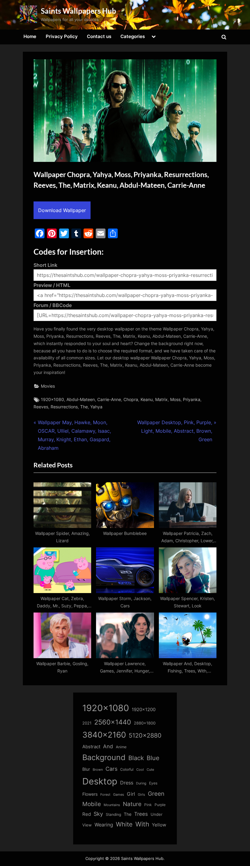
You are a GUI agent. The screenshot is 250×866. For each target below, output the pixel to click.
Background (104, 757)
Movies (48, 386)
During (141, 783)
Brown (98, 769)
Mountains (112, 805)
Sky (98, 814)
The (84, 406)
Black (136, 758)
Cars (111, 769)
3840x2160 (104, 734)
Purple (160, 805)
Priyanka (191, 399)
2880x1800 (144, 723)
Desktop (99, 781)
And (108, 746)
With (142, 824)
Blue (153, 758)
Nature (132, 804)
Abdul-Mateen (80, 399)
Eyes (153, 783)
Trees (141, 814)
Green (156, 793)
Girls (141, 794)
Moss (175, 399)
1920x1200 (143, 709)
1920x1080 (52, 399)
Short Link (45, 265)
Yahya (96, 406)
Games (118, 795)
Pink (148, 804)
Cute (150, 770)
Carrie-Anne (109, 399)
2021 (86, 723)
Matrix (161, 399)
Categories (132, 36)
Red (86, 814)
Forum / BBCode (53, 305)
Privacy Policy (62, 36)
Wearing (104, 825)
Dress (126, 783)
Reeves (41, 406)
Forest (105, 794)
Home (29, 36)
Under (156, 814)
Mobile (91, 804)
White (124, 824)
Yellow (159, 825)
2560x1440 (112, 722)
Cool (140, 770)
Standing (113, 814)
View (87, 825)
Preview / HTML (52, 285)
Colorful (127, 769)
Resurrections (64, 406)
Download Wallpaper (62, 210)
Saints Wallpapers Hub (78, 10)
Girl (131, 794)
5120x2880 (145, 735)
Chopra (130, 399)
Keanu (147, 399)
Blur (86, 769)
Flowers (90, 794)
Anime (121, 747)
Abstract (91, 746)
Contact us (99, 36)
